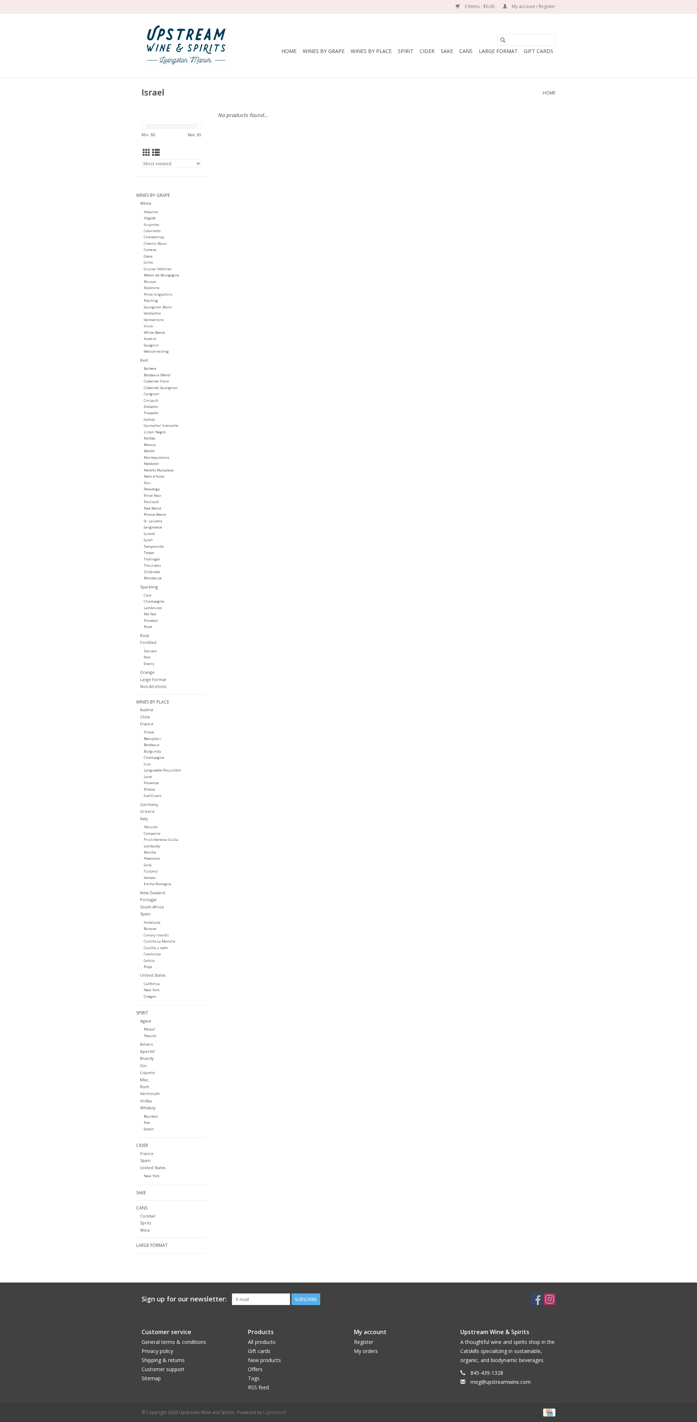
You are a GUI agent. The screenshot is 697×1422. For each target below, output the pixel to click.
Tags (254, 1378)
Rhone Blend (155, 514)
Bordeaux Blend (157, 375)
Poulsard (151, 501)
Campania (152, 833)
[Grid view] (146, 152)
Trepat (149, 552)
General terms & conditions (174, 1341)
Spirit (405, 51)
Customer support (163, 1369)
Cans (466, 51)
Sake (447, 51)
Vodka (146, 1100)
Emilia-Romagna (157, 884)
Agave (145, 1021)
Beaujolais (152, 738)
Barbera (150, 368)
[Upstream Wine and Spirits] (186, 45)
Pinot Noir (152, 495)
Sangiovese (153, 527)
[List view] (156, 152)
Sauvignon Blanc (158, 307)
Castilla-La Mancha (159, 941)
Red (144, 360)
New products (264, 1360)
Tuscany (151, 871)
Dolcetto (151, 406)
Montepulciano (156, 457)
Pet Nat (150, 614)
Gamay (149, 419)
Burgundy (152, 751)
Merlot (149, 451)
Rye (147, 1122)
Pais (147, 483)
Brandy (147, 1058)
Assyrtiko (151, 224)
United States (153, 975)
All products (262, 1341)
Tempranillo (154, 546)
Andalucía (152, 922)
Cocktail (147, 1216)
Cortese (150, 249)
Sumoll (149, 533)
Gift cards (538, 51)
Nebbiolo (151, 463)
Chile (145, 717)
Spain (145, 913)
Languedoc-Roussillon (162, 770)
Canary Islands (156, 935)
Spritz (145, 1222)
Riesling (151, 300)
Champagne (154, 601)
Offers (255, 1369)
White (145, 203)
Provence (151, 783)
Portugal (148, 899)
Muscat (150, 281)
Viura (148, 326)
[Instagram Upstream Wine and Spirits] (549, 1299)
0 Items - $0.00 (480, 6)
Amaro (146, 1044)
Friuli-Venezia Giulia (161, 839)
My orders (366, 1351)
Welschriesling (156, 351)
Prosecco (151, 620)
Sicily (148, 865)
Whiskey (147, 1107)
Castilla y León (156, 947)
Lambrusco (153, 607)
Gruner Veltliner (158, 269)
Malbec (149, 438)
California (152, 983)
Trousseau (152, 565)
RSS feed (258, 1387)
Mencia (150, 444)
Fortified (148, 642)
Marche (150, 852)
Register (363, 1341)
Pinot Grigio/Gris (158, 294)
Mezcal (149, 1029)
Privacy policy (157, 1351)
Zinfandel (152, 572)
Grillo (148, 262)
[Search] (502, 40)
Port (147, 657)
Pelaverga (152, 489)
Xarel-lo (150, 338)
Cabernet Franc (156, 381)
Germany (149, 804)
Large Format (498, 51)
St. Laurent (153, 521)
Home (289, 51)
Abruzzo (151, 827)
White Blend (154, 332)
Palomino (151, 287)
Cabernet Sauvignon (161, 387)
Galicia (149, 960)
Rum (144, 1086)
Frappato (151, 412)
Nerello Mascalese (159, 470)
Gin (143, 1065)
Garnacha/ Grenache (161, 425)
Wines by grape (324, 51)
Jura (147, 764)
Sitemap (151, 1378)
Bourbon (151, 1116)
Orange (147, 672)
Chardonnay (154, 237)
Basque (150, 928)
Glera (148, 256)
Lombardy (152, 846)
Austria (146, 709)
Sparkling (149, 587)
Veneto (149, 877)
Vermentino (154, 319)
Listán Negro (155, 432)
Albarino (151, 212)
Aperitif (147, 1051)
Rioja (148, 966)
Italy (144, 818)
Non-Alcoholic (153, 686)
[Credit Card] (548, 1412)
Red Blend (152, 508)
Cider (427, 51)
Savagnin (151, 345)
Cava (147, 595)
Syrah (148, 540)
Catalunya (152, 954)
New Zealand (152, 892)
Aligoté (149, 218)
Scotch (149, 1129)
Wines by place (371, 51)
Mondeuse (153, 578)
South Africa (152, 906)
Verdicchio (152, 313)
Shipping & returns (163, 1360)
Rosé (148, 626)
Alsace (149, 732)
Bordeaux (151, 744)
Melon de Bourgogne (161, 275)
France (147, 723)
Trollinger (152, 559)
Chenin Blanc (155, 243)
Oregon (150, 996)
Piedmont (152, 858)
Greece (147, 811)
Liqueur (147, 1072)
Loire (148, 776)
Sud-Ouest (153, 795)
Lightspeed (274, 1412)
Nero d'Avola (154, 476)
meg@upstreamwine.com (500, 1381)
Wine (145, 1230)
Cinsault (151, 400)
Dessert (150, 651)
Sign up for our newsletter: (184, 1299)
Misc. (145, 1079)
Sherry (149, 663)
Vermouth (150, 1093)
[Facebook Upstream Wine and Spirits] (536, 1299)
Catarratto (152, 230)
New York (151, 990)
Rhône (149, 789)
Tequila (150, 1035)
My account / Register (533, 6)
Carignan (151, 394)
